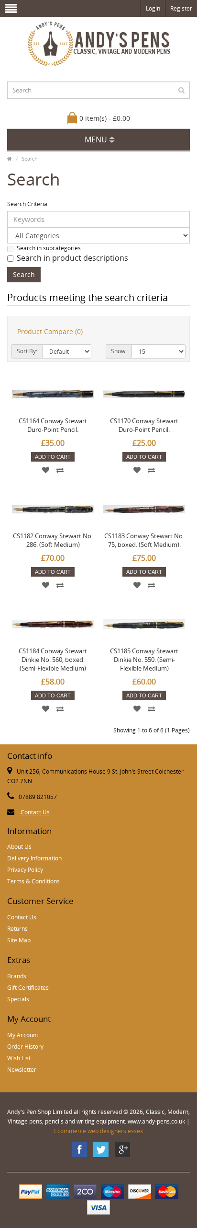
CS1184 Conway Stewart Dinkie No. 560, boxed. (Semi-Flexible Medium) (53, 659)
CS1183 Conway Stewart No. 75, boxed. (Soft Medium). (144, 540)
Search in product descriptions (72, 258)
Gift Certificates (28, 988)
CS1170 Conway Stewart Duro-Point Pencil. (144, 425)
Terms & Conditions (33, 881)
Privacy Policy (25, 870)
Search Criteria (27, 204)
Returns (17, 929)
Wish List (19, 1058)
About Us (19, 847)
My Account (22, 1035)
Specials (18, 999)
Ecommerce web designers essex (98, 1131)
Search (30, 158)
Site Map (19, 940)
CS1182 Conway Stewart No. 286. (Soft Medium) (53, 540)
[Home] (9, 158)
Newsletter (21, 1070)
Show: (119, 351)
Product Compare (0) (50, 331)
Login (153, 8)
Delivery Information (34, 858)
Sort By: (27, 351)
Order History (25, 1047)
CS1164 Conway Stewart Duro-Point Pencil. (53, 425)
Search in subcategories (49, 248)
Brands (16, 976)
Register (181, 8)
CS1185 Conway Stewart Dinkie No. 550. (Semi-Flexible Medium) (144, 659)
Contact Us (35, 812)
